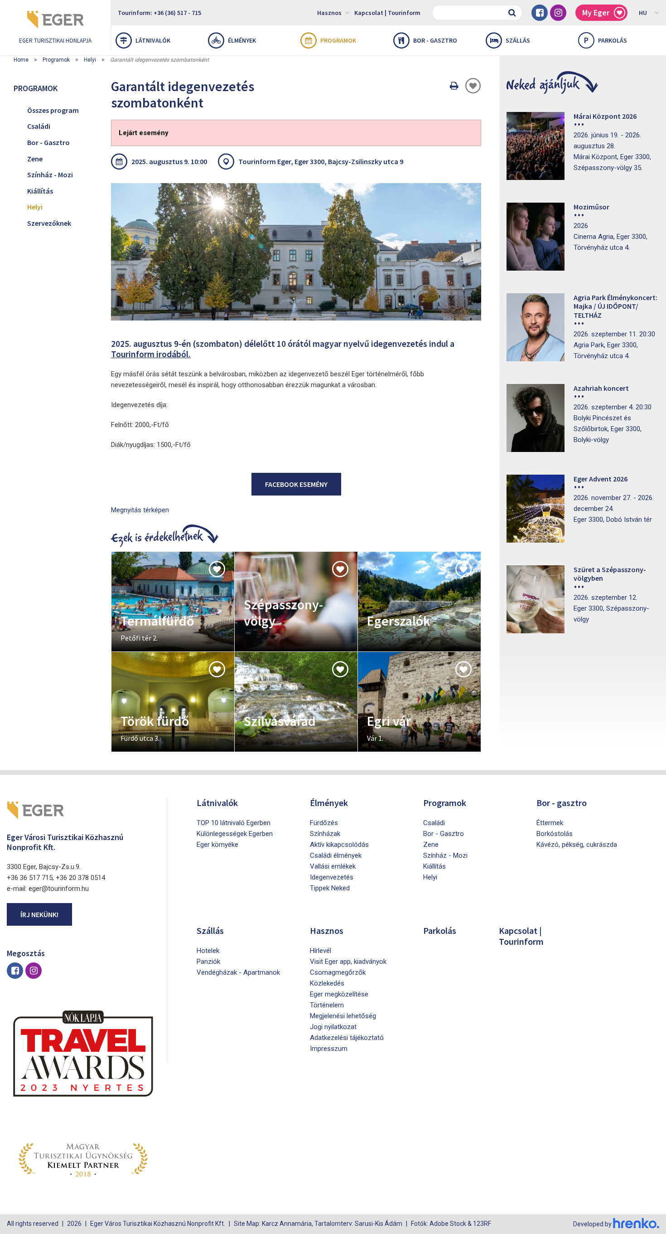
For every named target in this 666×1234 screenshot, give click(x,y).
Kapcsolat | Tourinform (387, 13)
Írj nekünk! (39, 914)
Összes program (53, 110)
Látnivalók (152, 40)
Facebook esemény (296, 484)
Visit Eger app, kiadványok (348, 961)
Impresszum (328, 1049)
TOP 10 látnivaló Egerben (233, 823)
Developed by (593, 1224)
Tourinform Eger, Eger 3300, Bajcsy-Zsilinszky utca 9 (320, 161)
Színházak (325, 834)
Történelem (327, 1005)
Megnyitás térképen (140, 510)
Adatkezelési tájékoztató (347, 1038)
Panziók (208, 961)
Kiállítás (40, 190)
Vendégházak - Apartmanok (238, 972)
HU (643, 13)
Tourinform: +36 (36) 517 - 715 (159, 13)
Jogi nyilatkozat (333, 1027)
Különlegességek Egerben (235, 834)
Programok (338, 40)
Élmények (242, 40)
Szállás (518, 40)
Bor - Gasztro (48, 142)
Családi (38, 126)
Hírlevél (320, 951)
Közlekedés (327, 983)
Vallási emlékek (333, 866)
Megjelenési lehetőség (343, 1016)
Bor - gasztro (435, 40)
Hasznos (329, 13)
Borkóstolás (554, 834)
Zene (35, 158)
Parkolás (605, 40)
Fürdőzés (324, 823)
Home (21, 60)
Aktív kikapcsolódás (339, 844)
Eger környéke (217, 844)
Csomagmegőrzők (338, 972)
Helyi (90, 60)
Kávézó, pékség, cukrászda (576, 844)
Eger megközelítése (339, 994)
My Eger (595, 12)
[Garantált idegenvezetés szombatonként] (296, 251)
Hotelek (208, 951)
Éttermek (549, 823)
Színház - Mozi (50, 174)
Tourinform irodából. (151, 354)
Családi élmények (336, 855)
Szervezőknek (49, 223)
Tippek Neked (330, 888)
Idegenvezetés (331, 877)
